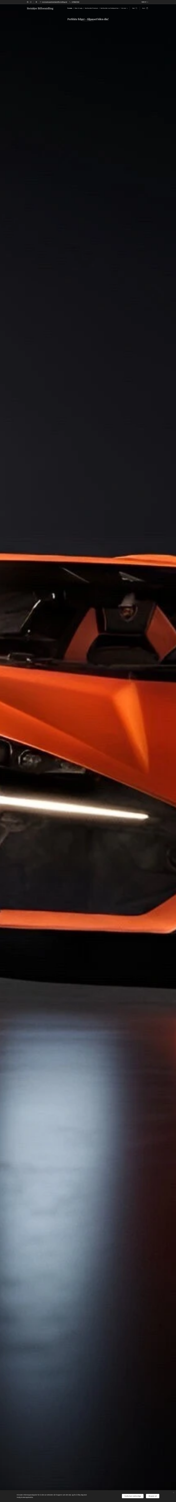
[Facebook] (27, 2)
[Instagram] (30, 2)
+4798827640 (75, 2)
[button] (135, 8)
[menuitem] (70, 8)
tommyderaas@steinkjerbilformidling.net (54, 2)
